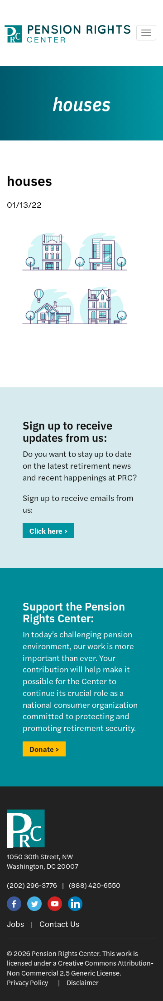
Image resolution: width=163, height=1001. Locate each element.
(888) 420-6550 (94, 885)
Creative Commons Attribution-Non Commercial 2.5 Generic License (80, 967)
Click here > (48, 531)
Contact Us (59, 923)
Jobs (15, 923)
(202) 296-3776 (32, 885)
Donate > (44, 749)
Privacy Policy (27, 982)
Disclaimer (83, 982)
